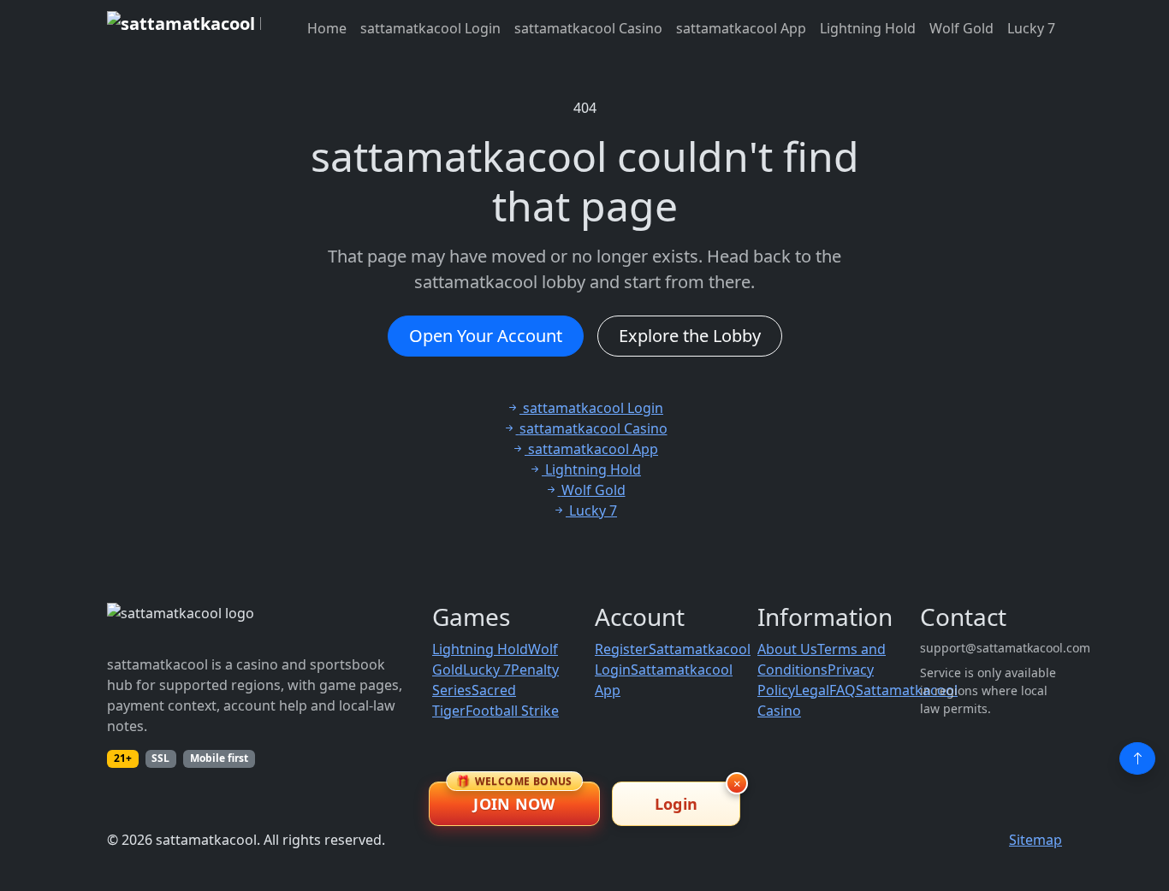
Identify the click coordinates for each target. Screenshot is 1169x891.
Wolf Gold (961, 28)
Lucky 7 (1031, 28)
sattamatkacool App (741, 28)
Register (622, 649)
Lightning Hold (868, 28)
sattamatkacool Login (430, 28)
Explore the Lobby (690, 335)
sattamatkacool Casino (588, 28)
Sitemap (1035, 839)
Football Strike (512, 710)
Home (327, 28)
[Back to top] (1137, 758)
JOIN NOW (514, 798)
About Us (787, 649)
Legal (812, 690)
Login (676, 804)
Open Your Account (485, 335)
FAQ (842, 690)
